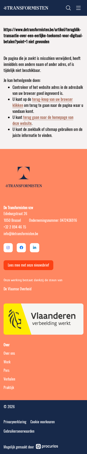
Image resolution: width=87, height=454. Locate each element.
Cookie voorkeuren (42, 421)
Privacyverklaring (15, 421)
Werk (7, 362)
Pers (6, 370)
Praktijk (9, 387)
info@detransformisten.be (21, 233)
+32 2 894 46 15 (15, 227)
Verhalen (9, 379)
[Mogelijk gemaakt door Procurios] (47, 447)
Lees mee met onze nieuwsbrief (28, 265)
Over (7, 345)
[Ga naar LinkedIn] (34, 247)
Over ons (9, 353)
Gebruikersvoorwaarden (19, 431)
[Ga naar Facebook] (21, 247)
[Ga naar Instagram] (8, 247)
